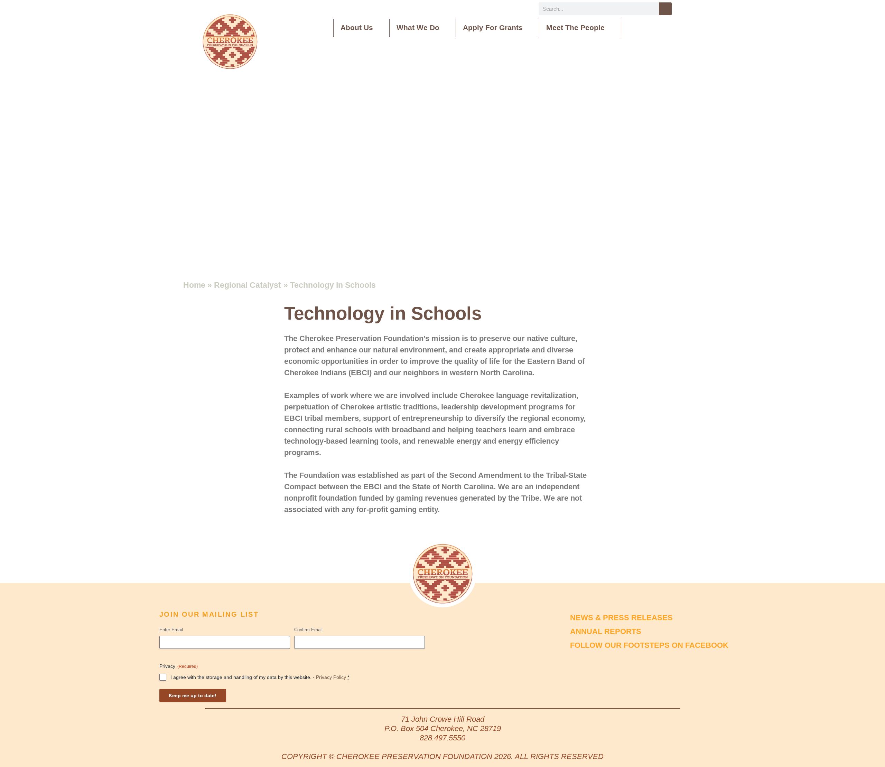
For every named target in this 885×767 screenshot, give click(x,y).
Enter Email (171, 629)
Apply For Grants (493, 27)
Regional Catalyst (247, 285)
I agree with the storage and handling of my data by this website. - (259, 677)
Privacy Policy (331, 677)
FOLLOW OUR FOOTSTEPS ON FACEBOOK (649, 645)
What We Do (418, 27)
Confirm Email (308, 629)
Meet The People (575, 27)
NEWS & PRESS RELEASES (621, 617)
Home (194, 285)
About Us (357, 27)
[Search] (665, 8)
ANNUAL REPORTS (605, 631)
